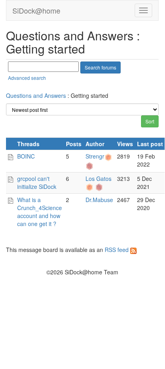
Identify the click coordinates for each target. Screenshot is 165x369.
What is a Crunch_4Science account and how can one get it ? (39, 212)
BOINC (26, 156)
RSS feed (117, 250)
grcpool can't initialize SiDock (36, 182)
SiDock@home (36, 10)
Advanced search (27, 77)
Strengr (94, 156)
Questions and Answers (36, 95)
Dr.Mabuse (99, 200)
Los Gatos (98, 179)
